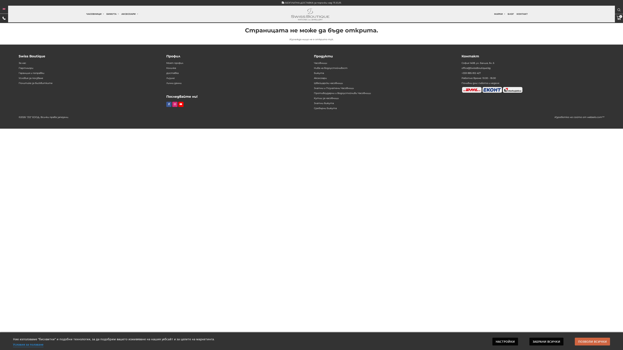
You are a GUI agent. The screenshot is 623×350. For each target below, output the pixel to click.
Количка (171, 68)
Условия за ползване (31, 78)
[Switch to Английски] (4, 9)
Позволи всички (592, 342)
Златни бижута (324, 103)
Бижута (111, 14)
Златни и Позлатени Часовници (334, 88)
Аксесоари (128, 14)
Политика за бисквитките (36, 83)
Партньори (26, 68)
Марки (498, 14)
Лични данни (174, 83)
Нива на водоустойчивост (331, 68)
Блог (511, 14)
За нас (22, 63)
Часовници (94, 14)
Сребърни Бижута (325, 108)
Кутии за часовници (326, 98)
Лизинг (170, 78)
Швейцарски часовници (328, 83)
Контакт (522, 14)
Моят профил (174, 63)
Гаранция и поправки (31, 73)
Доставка (172, 73)
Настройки (505, 342)
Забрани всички (546, 342)
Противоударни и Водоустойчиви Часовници (342, 93)
